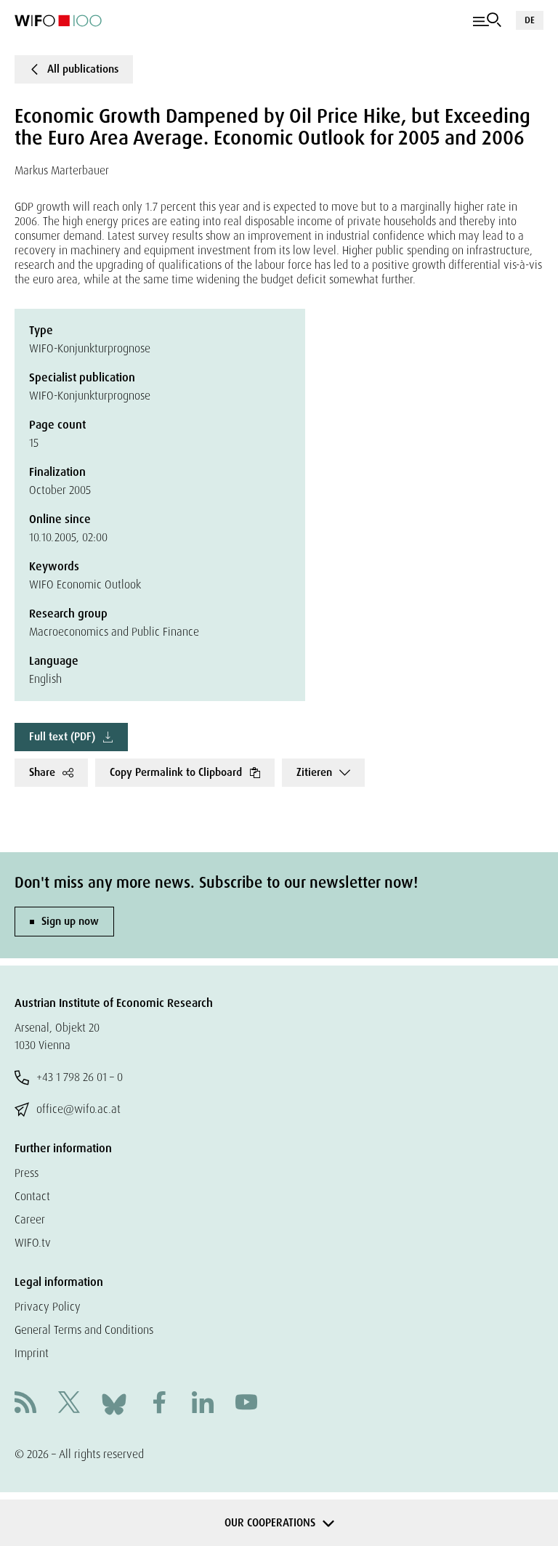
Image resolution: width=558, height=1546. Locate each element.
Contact (32, 1196)
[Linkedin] (203, 1404)
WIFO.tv (33, 1242)
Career (30, 1219)
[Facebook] (159, 1404)
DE (530, 20)
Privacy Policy (48, 1306)
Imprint (32, 1353)
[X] (69, 1404)
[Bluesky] (114, 1403)
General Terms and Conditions (84, 1329)
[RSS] (25, 1404)
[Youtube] (246, 1404)
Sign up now (70, 921)
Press (27, 1173)
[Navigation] (487, 20)
